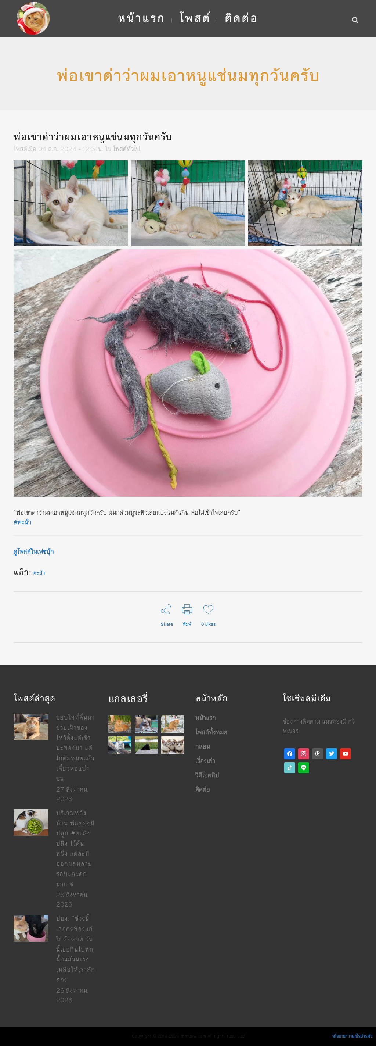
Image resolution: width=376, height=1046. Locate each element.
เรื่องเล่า (205, 761)
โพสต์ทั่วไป (126, 149)
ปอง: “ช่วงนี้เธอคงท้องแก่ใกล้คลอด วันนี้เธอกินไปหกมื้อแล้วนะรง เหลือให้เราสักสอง (75, 949)
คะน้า (39, 573)
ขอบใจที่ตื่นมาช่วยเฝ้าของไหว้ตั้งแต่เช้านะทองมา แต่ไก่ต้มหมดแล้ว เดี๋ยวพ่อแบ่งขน (75, 748)
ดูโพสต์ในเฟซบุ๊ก (34, 551)
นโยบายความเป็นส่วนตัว (352, 1036)
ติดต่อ (202, 789)
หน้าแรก (205, 718)
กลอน (202, 746)
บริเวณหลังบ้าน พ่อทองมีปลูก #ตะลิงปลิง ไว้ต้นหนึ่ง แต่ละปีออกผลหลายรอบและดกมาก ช (75, 848)
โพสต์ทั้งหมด (211, 732)
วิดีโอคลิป (207, 775)
